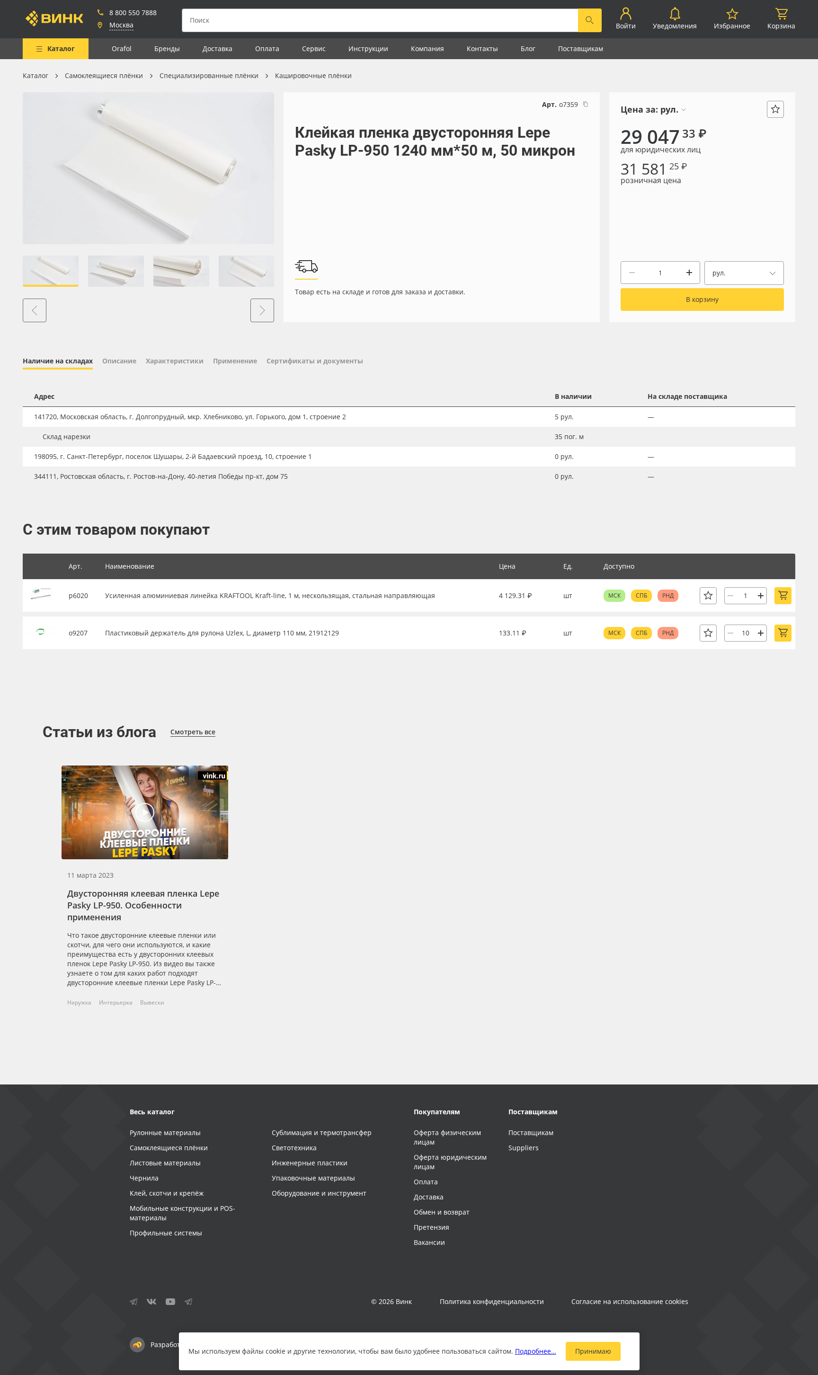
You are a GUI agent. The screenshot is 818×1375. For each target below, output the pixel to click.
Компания (427, 48)
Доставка (217, 48)
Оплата (267, 48)
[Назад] (34, 310)
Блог (528, 48)
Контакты (482, 48)
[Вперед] (262, 310)
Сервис (314, 48)
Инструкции (368, 48)
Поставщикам (580, 48)
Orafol (122, 48)
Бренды (167, 48)
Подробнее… (535, 1351)
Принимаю (593, 1351)
